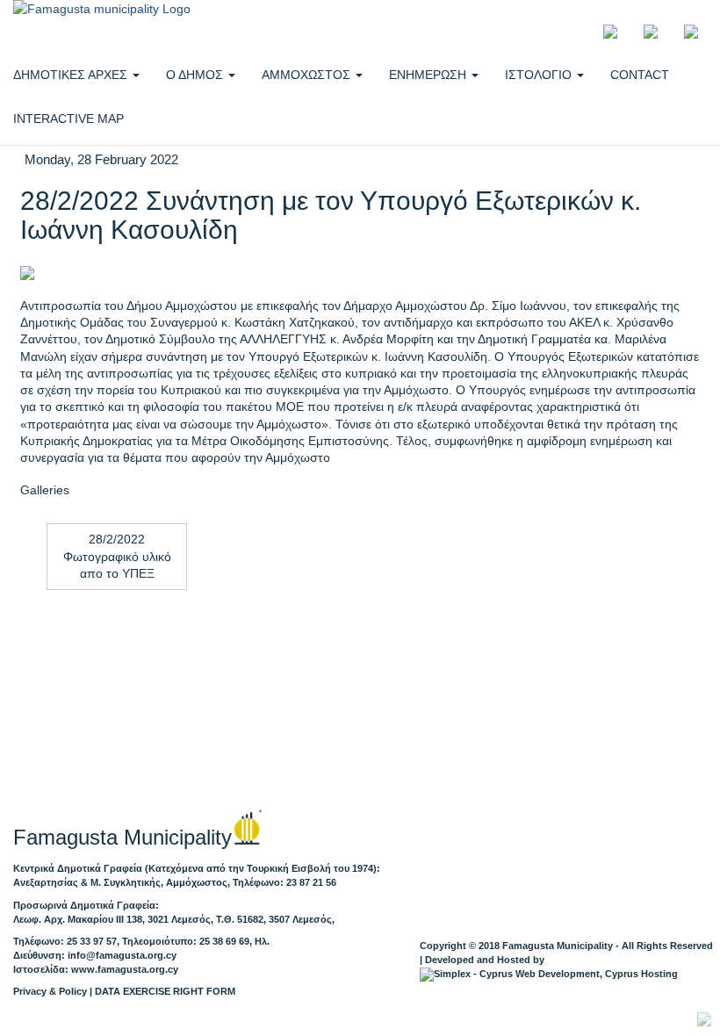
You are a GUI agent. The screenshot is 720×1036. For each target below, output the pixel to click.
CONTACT (639, 75)
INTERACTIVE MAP (68, 119)
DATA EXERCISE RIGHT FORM (165, 991)
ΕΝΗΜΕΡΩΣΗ (429, 75)
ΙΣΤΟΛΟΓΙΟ (540, 75)
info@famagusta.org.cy (122, 955)
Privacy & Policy (50, 991)
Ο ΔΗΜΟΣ (196, 75)
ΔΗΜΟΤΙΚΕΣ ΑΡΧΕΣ (72, 75)
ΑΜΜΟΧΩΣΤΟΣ (308, 75)
